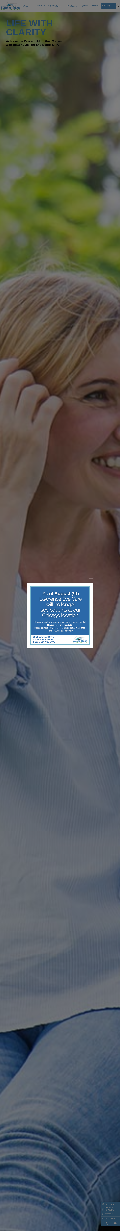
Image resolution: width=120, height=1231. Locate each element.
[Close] (91, 580)
